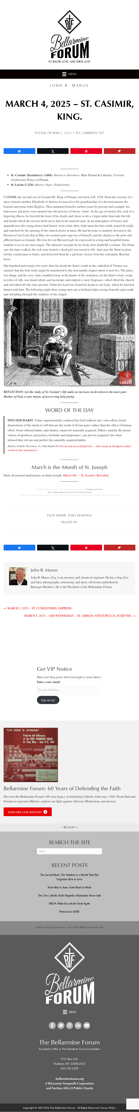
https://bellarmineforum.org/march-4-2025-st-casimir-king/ (70, 492)
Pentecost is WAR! (69, 911)
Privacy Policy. (108, 1107)
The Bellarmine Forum (94, 489)
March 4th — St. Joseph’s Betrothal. (86, 475)
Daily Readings (80, 515)
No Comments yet (90, 133)
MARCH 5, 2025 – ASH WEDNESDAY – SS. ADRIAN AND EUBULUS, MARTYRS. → (79, 615)
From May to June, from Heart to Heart (69, 887)
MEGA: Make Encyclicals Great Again (69, 903)
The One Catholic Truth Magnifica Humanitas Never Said (69, 895)
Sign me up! (48, 700)
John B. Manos (69, 85)
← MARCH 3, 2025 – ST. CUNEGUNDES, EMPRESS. (38, 608)
